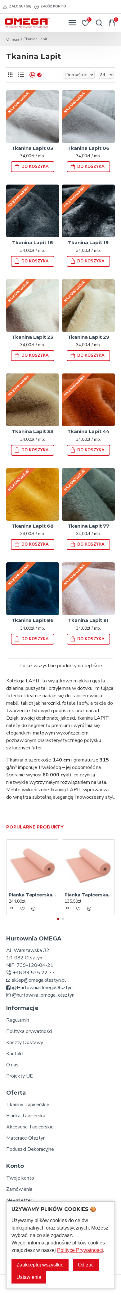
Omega (12, 39)
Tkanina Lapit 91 (88, 620)
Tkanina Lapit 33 (32, 431)
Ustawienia (28, 1277)
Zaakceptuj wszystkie (40, 1264)
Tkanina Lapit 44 (88, 431)
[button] (58, 919)
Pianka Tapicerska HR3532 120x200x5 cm (88, 895)
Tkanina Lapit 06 (88, 148)
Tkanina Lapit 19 (88, 242)
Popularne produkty (35, 827)
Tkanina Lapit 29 (88, 337)
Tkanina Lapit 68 (32, 526)
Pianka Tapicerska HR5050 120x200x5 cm (32, 895)
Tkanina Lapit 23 (32, 337)
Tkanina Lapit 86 (32, 620)
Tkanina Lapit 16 (32, 242)
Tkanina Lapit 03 (32, 148)
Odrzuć (86, 1264)
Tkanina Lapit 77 (88, 526)
